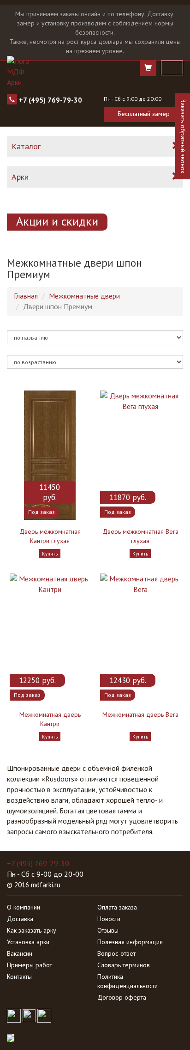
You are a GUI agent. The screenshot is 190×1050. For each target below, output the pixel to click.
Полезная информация (130, 942)
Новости (108, 919)
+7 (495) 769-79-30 (50, 100)
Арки (20, 176)
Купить (50, 553)
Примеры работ (29, 965)
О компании (23, 907)
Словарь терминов (123, 965)
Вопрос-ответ (116, 953)
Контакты (19, 976)
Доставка (20, 919)
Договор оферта (121, 997)
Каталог (26, 146)
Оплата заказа (117, 907)
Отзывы (108, 930)
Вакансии (19, 953)
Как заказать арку (31, 930)
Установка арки (28, 942)
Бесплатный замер (144, 114)
